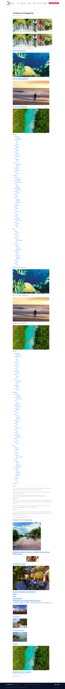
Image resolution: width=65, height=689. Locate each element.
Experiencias (45, 3)
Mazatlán (17, 159)
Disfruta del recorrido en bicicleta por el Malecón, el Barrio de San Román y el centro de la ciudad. (29, 495)
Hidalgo (15, 194)
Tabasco (15, 260)
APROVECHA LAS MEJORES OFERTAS (27, 600)
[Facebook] (55, 684)
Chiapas (15, 234)
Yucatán (15, 263)
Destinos (29, 3)
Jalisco (15, 197)
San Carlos (18, 165)
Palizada (15, 644)
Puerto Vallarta (18, 202)
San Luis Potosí (18, 220)
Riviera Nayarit (18, 211)
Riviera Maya (18, 258)
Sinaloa (15, 374)
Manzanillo (18, 403)
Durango (15, 151)
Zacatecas (16, 171)
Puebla (15, 212)
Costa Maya (18, 255)
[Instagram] (56, 684)
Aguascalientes (17, 177)
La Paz (17, 141)
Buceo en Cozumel (19, 50)
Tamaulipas (16, 168)
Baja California (16, 136)
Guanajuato (16, 191)
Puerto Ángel (18, 464)
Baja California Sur (17, 139)
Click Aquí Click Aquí (16, 676)
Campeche (16, 231)
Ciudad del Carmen (18, 630)
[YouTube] (58, 684)
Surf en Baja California (20, 78)
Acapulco (17, 238)
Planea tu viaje (23, 3)
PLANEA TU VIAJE (19, 564)
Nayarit (15, 209)
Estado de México (17, 188)
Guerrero (15, 237)
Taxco (17, 241)
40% (14, 596)
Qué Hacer (39, 3)
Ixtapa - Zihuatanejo (19, 240)
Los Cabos (17, 144)
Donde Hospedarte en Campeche (24, 592)
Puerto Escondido (19, 249)
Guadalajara (18, 200)
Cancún (17, 252)
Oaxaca (15, 243)
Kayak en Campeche (20, 106)
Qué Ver (34, 3)
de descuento (17, 598)
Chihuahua (16, 145)
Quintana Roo (16, 467)
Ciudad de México (17, 180)
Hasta (15, 594)
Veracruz (15, 225)
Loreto (17, 142)
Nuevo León (18, 156)
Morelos (15, 206)
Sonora (15, 162)
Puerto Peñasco (18, 164)
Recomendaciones (54, 3)
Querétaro (17, 217)
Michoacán (16, 203)
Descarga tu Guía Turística (22, 672)
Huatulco (17, 461)
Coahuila (15, 148)
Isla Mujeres (18, 257)
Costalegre (18, 199)
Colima (15, 183)
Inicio (18, 3)
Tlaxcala (17, 223)
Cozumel (17, 470)
